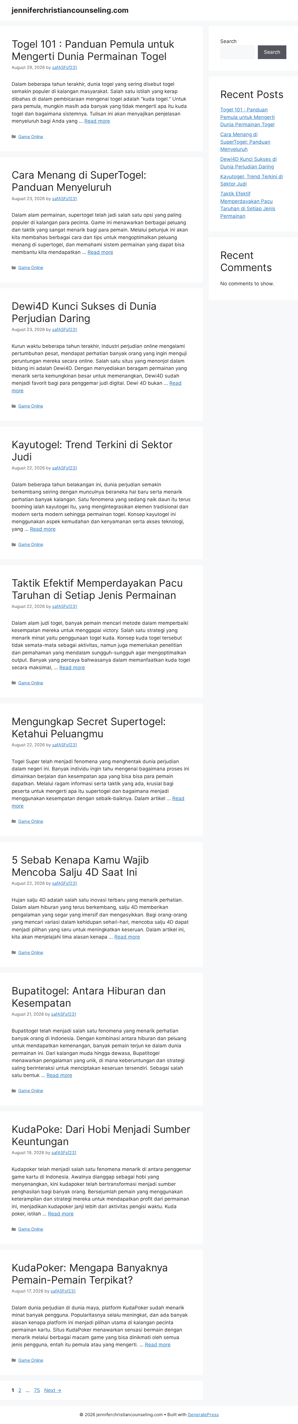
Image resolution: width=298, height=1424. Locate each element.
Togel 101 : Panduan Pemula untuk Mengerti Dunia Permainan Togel (93, 50)
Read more (97, 121)
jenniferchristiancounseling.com (70, 10)
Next (52, 1390)
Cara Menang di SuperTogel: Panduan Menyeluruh (79, 181)
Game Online (30, 136)
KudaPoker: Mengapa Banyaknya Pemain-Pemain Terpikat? (90, 1273)
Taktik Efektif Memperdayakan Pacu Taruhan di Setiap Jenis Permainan (97, 589)
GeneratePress (203, 1414)
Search (228, 41)
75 (37, 1390)
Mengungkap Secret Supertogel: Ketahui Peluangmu (89, 727)
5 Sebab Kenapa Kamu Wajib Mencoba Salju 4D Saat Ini (80, 866)
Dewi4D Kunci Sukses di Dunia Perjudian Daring (84, 312)
